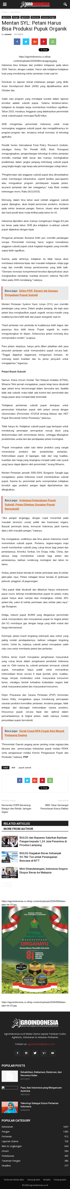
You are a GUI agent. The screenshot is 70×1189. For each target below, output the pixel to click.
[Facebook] (17, 1053)
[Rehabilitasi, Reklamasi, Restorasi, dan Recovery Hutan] (10, 1076)
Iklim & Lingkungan (12, 1146)
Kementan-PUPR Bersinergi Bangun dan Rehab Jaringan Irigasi (16, 808)
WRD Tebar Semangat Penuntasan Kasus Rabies (54, 807)
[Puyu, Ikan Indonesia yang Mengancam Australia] (10, 1091)
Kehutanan (7, 1126)
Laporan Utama (10, 1141)
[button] (65, 4)
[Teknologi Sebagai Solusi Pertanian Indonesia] (10, 1107)
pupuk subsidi (25, 767)
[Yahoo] (44, 1053)
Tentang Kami (60, 1179)
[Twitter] (35, 1053)
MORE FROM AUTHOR (18, 828)
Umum (5, 1151)
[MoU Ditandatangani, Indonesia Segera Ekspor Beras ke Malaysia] (10, 872)
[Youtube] (52, 1053)
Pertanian (35, 17)
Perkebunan (8, 1155)
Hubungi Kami (33, 1179)
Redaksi (46, 1179)
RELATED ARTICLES (17, 823)
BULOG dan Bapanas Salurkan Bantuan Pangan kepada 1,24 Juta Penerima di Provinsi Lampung (43, 841)
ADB (13, 767)
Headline (6, 1165)
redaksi (8, 34)
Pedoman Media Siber (14, 1179)
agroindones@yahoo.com (41, 1044)
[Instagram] (26, 1053)
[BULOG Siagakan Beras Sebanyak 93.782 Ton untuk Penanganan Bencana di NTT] (10, 857)
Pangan (16, 17)
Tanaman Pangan (48, 17)
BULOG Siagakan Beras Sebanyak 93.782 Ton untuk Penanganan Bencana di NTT (40, 857)
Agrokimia (6, 17)
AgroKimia (25, 17)
